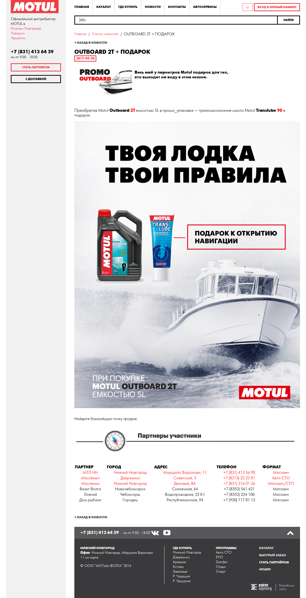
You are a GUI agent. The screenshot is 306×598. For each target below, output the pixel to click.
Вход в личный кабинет (276, 7)
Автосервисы (205, 7)
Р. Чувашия (181, 576)
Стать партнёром (274, 562)
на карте (91, 557)
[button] (289, 20)
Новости (153, 7)
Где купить (127, 7)
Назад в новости (92, 43)
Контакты (177, 7)
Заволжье (180, 572)
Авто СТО (224, 552)
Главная (81, 7)
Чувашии (18, 33)
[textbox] (176, 20)
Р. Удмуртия (182, 581)
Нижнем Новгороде (26, 29)
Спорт (220, 572)
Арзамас (179, 562)
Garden (222, 562)
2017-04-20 (85, 58)
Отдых (221, 567)
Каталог (103, 7)
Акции (265, 569)
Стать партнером (35, 67)
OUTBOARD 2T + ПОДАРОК (149, 34)
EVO (219, 557)
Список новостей (105, 34)
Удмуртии (18, 38)
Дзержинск (181, 557)
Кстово (178, 567)
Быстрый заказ (272, 555)
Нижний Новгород (187, 552)
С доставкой (36, 79)
